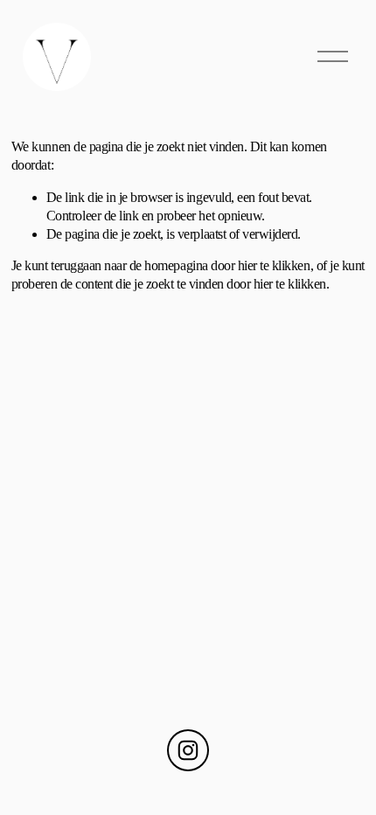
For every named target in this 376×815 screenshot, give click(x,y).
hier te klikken (274, 265)
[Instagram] (188, 750)
